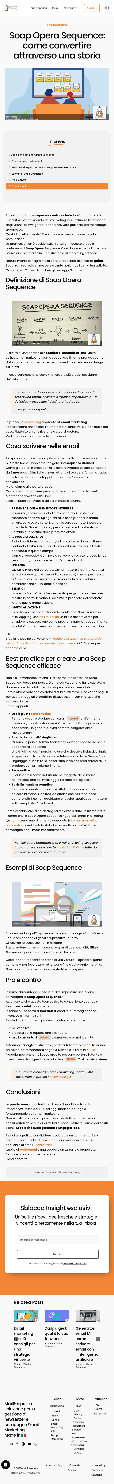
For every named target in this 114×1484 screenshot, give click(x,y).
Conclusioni (19, 186)
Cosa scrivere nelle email (27, 161)
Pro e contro (19, 180)
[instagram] (23, 1444)
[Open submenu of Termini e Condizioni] (82, 1423)
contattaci (43, 1145)
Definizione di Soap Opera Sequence (32, 154)
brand (44, 1037)
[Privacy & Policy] (57, 1465)
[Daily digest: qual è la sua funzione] (57, 1316)
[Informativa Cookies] (79, 1468)
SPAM (70, 1059)
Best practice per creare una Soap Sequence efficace (44, 167)
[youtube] (29, 1444)
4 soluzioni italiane (70, 847)
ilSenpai (30, 1150)
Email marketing (57, 25)
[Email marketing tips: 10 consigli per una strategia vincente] (26, 1316)
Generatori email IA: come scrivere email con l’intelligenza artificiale (87, 1344)
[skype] (35, 1444)
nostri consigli (60, 1077)
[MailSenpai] (11, 7)
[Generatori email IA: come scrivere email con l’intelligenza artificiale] (88, 1316)
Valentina (39, 1172)
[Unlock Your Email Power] (25, 1471)
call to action (49, 617)
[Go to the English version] (107, 8)
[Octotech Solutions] (101, 1470)
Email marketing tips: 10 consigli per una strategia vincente (24, 1344)
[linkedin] (11, 1444)
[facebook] (17, 1444)
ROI (92, 1050)
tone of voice (40, 714)
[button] (16, 1339)
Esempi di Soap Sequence (27, 173)
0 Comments (22, 1365)
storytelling (32, 422)
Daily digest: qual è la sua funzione (56, 1333)
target (73, 718)
